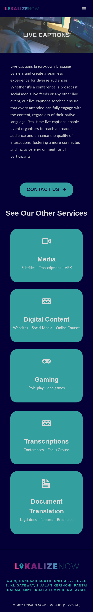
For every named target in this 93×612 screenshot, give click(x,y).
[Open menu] (84, 8)
